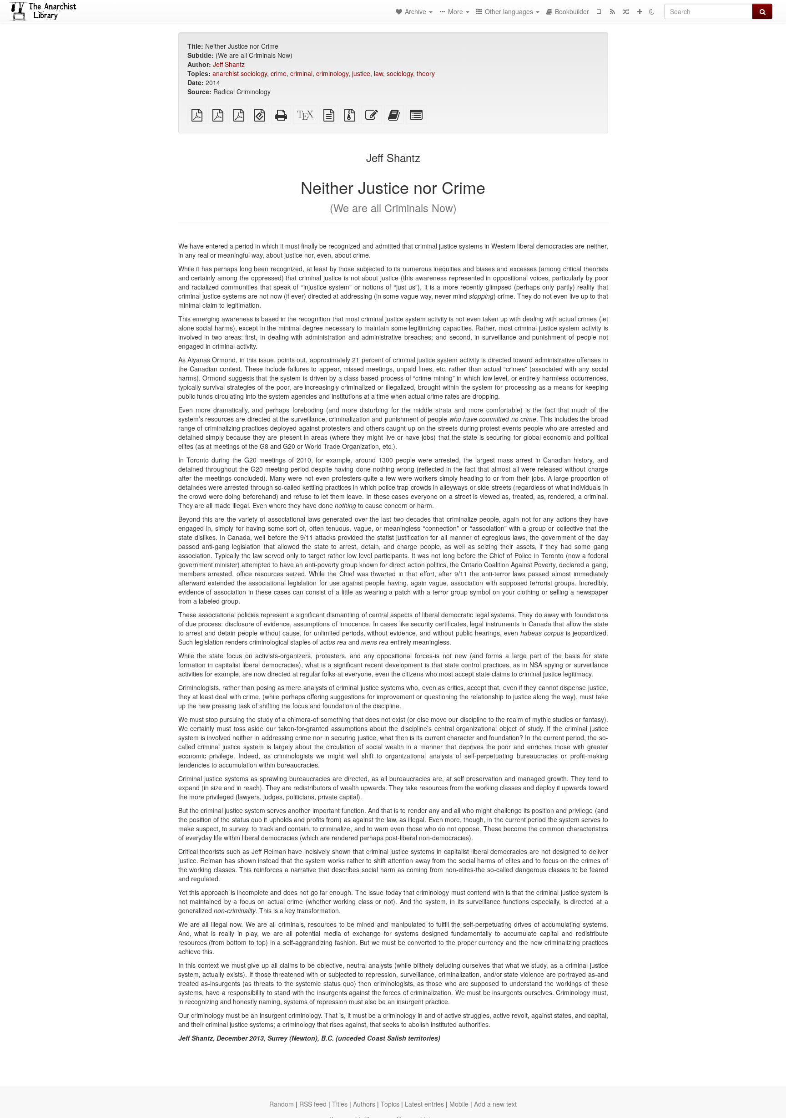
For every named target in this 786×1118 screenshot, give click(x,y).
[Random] (626, 11)
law (378, 73)
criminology (332, 73)
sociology (400, 73)
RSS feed (313, 1103)
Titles (340, 1103)
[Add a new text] (639, 11)
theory (426, 73)
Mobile (459, 1103)
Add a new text (495, 1103)
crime (279, 73)
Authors (364, 1103)
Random (281, 1103)
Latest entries (424, 1103)
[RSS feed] (612, 11)
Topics (390, 1103)
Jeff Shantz (229, 64)
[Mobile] (598, 11)
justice (361, 73)
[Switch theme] (651, 11)
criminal (301, 73)
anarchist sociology (239, 73)
